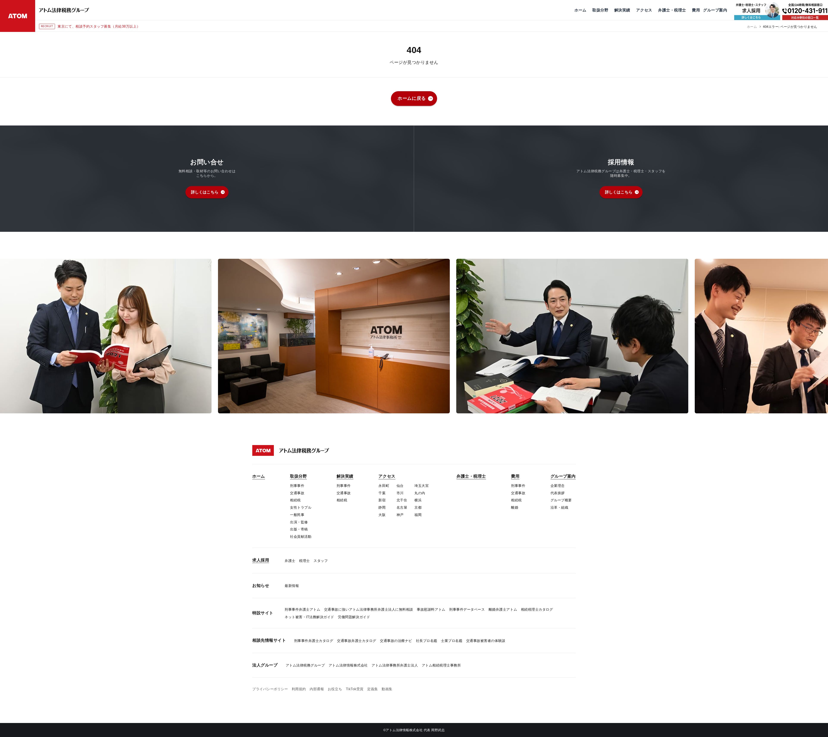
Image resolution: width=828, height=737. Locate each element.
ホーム (752, 26)
